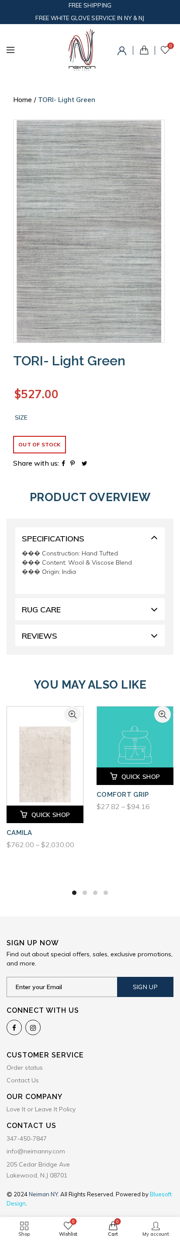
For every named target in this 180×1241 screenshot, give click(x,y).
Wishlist (171, 46)
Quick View (72, 714)
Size (21, 417)
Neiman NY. (44, 1194)
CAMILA (19, 833)
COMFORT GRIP (123, 795)
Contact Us (23, 1080)
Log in (123, 52)
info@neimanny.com (36, 1151)
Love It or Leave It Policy (41, 1109)
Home (22, 99)
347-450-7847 (27, 1138)
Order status (25, 1067)
